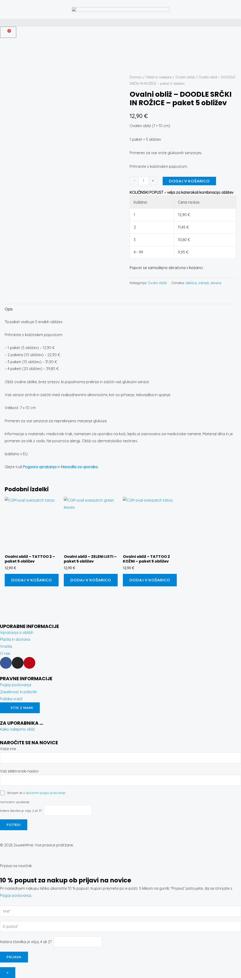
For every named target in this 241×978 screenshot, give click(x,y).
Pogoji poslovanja (15, 895)
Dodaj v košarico (189, 181)
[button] (120, 23)
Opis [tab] (9, 309)
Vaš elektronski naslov (19, 771)
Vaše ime (8, 748)
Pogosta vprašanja (39, 466)
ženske (215, 283)
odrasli (203, 283)
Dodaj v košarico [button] (31, 580)
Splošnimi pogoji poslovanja (45, 793)
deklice (191, 283)
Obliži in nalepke (159, 77)
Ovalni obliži (185, 77)
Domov (136, 77)
